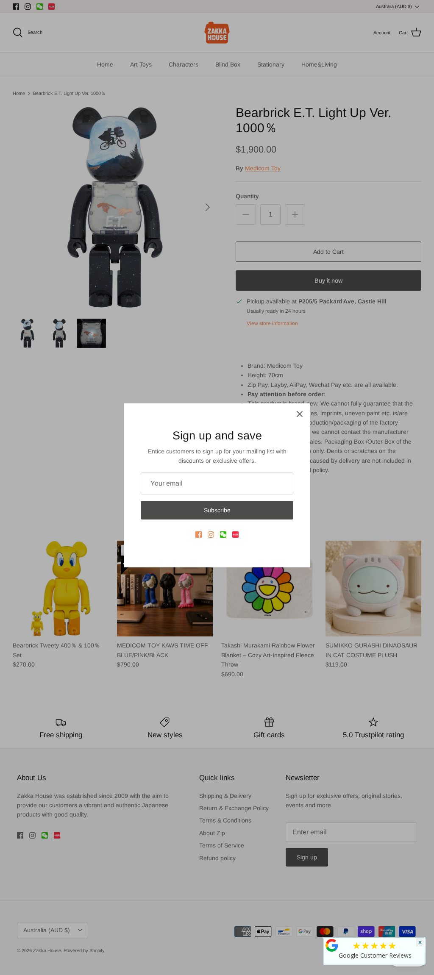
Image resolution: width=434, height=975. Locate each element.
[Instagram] (211, 534)
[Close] (299, 414)
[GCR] (331, 945)
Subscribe (217, 510)
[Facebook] (198, 534)
